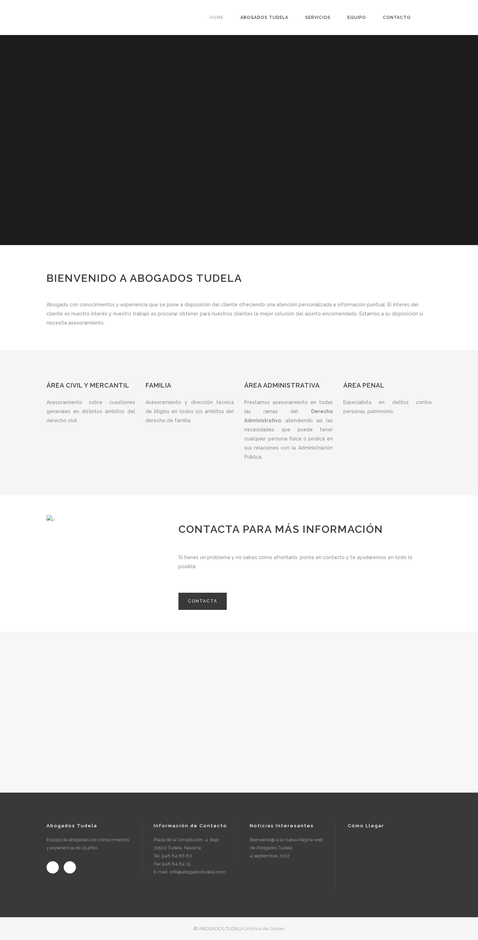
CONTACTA (202, 601)
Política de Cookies (266, 928)
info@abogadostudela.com (198, 872)
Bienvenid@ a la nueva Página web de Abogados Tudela (286, 843)
